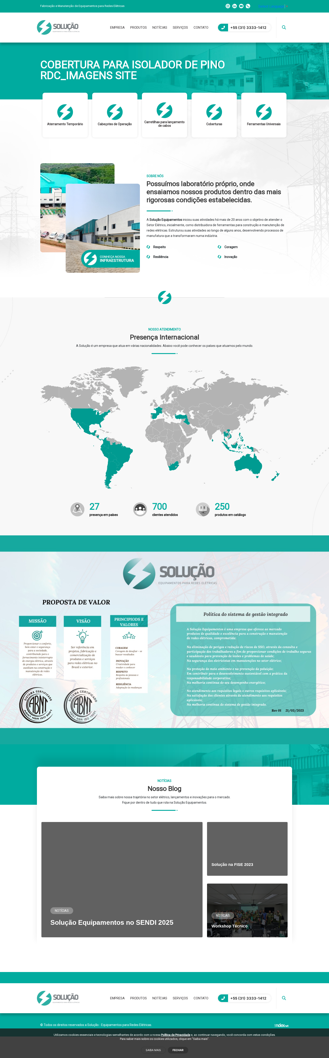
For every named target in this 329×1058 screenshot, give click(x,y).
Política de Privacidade (175, 1035)
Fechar (178, 1050)
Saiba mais (153, 1050)
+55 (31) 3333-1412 (248, 27)
